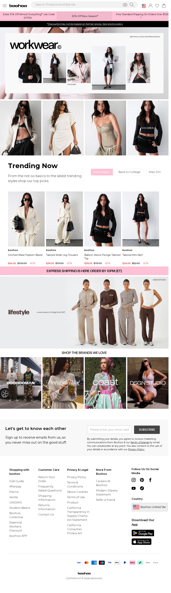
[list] (84, 63)
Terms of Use (76, 497)
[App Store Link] (143, 537)
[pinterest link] (142, 480)
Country (137, 498)
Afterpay (15, 486)
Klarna (14, 491)
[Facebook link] (150, 480)
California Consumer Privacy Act (74, 529)
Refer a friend (105, 499)
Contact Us (46, 514)
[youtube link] (134, 488)
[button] (143, 6)
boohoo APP (18, 535)
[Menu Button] (5, 6)
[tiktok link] (142, 488)
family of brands (140, 442)
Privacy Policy (76, 477)
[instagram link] (134, 480)
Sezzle (13, 497)
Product (72, 502)
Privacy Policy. (136, 449)
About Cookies (77, 491)
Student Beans (19, 507)
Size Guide (16, 481)
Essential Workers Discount (15, 526)
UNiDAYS (15, 502)
